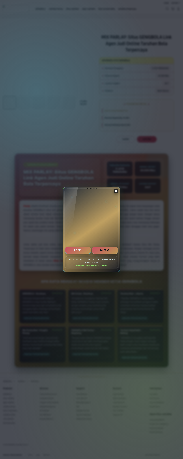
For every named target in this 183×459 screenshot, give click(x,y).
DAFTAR (105, 250)
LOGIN (78, 250)
